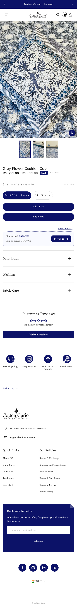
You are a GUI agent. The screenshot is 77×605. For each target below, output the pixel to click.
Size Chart (8, 485)
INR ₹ (38, 581)
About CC (8, 458)
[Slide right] (72, 4)
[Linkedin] (55, 568)
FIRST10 (59, 238)
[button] (58, 15)
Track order (9, 478)
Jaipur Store (9, 465)
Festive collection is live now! (38, 4)
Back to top (8, 388)
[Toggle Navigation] (7, 15)
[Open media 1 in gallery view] (25, 149)
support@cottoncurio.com (22, 437)
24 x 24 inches (42, 195)
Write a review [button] (39, 334)
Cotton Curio (39, 603)
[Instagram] (44, 568)
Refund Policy (46, 492)
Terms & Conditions (50, 478)
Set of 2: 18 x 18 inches (17, 195)
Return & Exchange (49, 458)
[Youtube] (33, 568)
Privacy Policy (46, 471)
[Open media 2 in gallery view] (38, 149)
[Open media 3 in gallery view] (52, 149)
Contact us (8, 471)
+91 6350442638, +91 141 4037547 (28, 428)
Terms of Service (48, 485)
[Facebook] (22, 568)
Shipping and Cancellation (53, 465)
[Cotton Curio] (38, 14)
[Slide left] (5, 4)
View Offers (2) (65, 228)
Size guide (69, 184)
